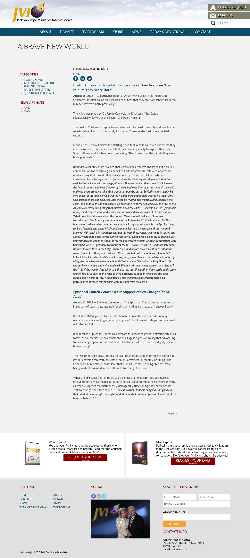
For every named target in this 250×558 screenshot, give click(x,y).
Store (118, 32)
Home (23, 495)
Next (171, 413)
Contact (203, 32)
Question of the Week (39, 93)
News (136, 32)
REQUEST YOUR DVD (85, 457)
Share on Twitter (89, 78)
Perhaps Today (34, 86)
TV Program (93, 32)
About (45, 32)
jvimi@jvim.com (179, 549)
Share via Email (82, 78)
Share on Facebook (76, 78)
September (99, 69)
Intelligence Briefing (39, 83)
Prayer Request (232, 7)
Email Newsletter (36, 90)
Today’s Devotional (168, 32)
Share (76, 74)
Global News (33, 80)
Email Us (225, 15)
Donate (67, 32)
